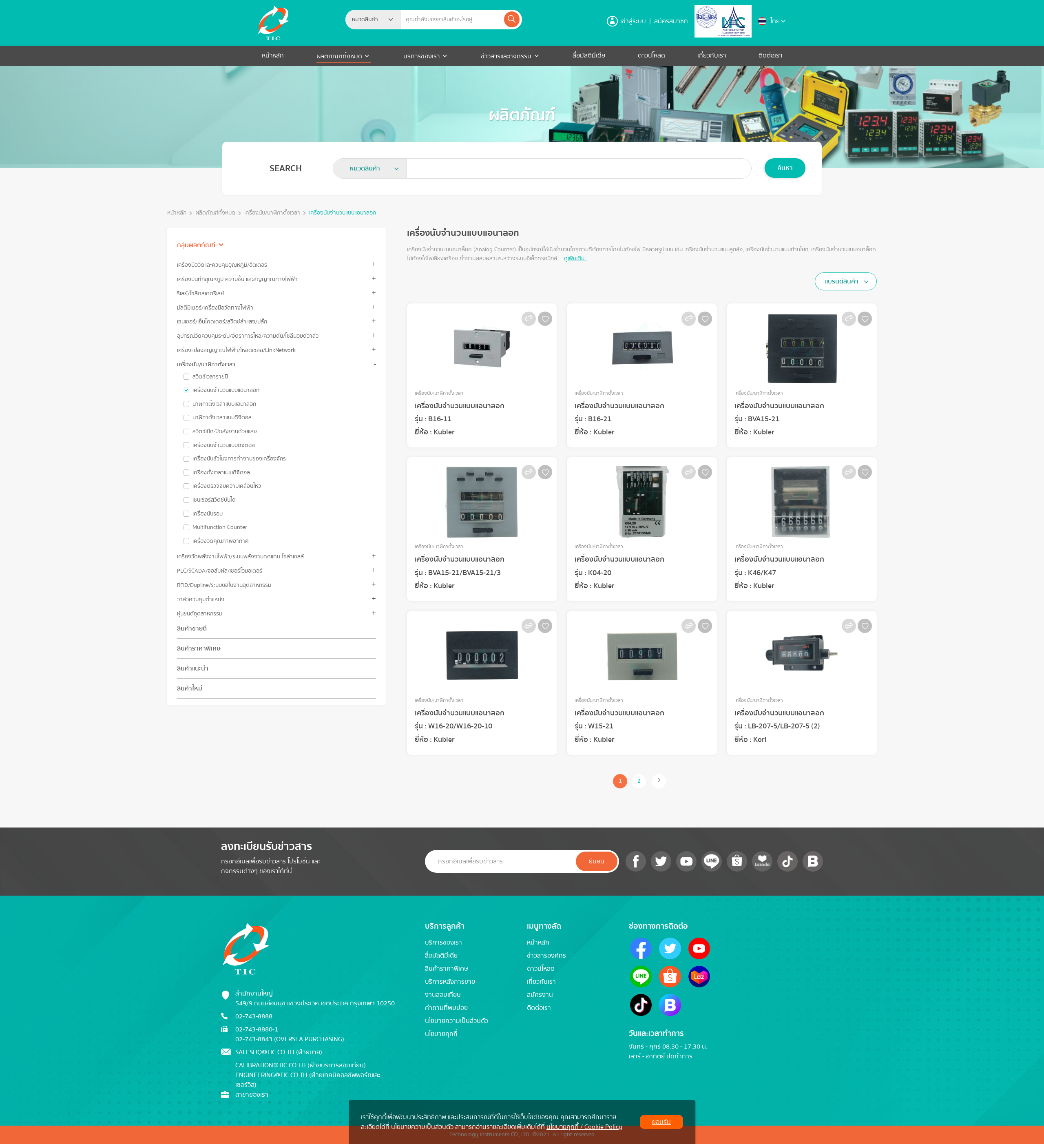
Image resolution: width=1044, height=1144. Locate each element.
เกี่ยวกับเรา (711, 55)
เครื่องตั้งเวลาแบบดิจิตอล (221, 472)
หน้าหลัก (273, 55)
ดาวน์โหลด (651, 55)
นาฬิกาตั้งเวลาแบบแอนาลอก (224, 404)
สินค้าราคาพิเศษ (199, 648)
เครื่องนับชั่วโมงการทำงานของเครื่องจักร (239, 458)
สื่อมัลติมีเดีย (589, 55)
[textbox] (367, 19)
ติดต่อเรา (770, 55)
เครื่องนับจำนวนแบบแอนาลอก (225, 390)
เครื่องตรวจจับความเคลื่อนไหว (226, 486)
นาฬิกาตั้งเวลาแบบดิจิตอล (222, 417)
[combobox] (373, 19)
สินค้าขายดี (192, 628)
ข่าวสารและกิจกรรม (506, 56)
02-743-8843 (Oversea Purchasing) (289, 1039)
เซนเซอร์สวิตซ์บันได (214, 500)
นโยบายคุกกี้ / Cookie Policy (584, 1127)
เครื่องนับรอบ (207, 513)
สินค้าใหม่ (189, 688)
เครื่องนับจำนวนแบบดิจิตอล (223, 445)
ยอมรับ (661, 1122)
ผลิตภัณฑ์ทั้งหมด (340, 56)
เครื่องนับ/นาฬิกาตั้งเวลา (272, 213)
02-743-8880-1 (256, 1029)
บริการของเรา (421, 56)
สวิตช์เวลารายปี (210, 376)
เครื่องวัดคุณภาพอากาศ (220, 541)
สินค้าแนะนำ (192, 668)
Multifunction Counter (219, 527)
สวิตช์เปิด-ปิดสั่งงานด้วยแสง (224, 431)
